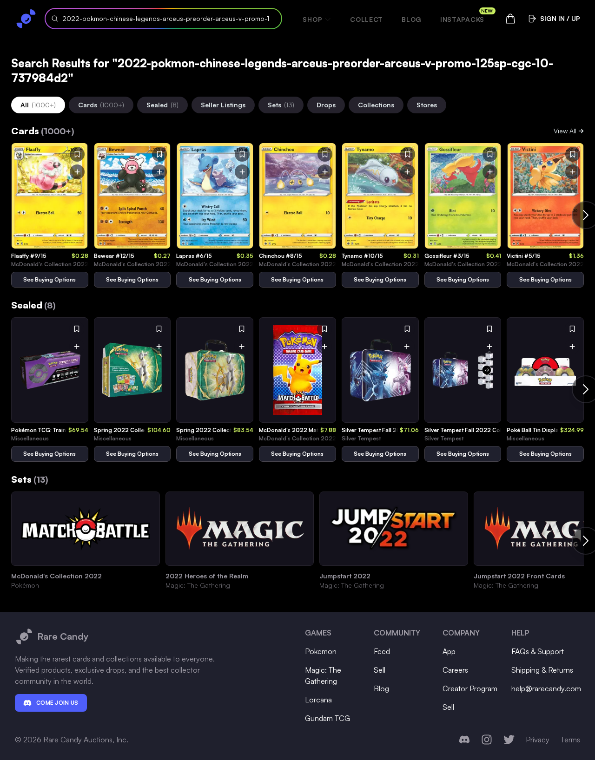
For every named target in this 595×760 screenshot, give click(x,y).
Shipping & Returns (542, 670)
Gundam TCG (327, 718)
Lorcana (318, 699)
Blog (412, 19)
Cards (101, 105)
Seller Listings (223, 105)
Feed (382, 651)
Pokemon (321, 651)
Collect (366, 19)
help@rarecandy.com (546, 688)
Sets (281, 105)
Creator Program (470, 688)
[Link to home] (26, 18)
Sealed (162, 105)
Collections (376, 105)
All (38, 105)
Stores (426, 105)
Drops (326, 105)
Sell (379, 670)
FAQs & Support (537, 651)
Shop (312, 19)
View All (565, 131)
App (449, 651)
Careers (455, 670)
